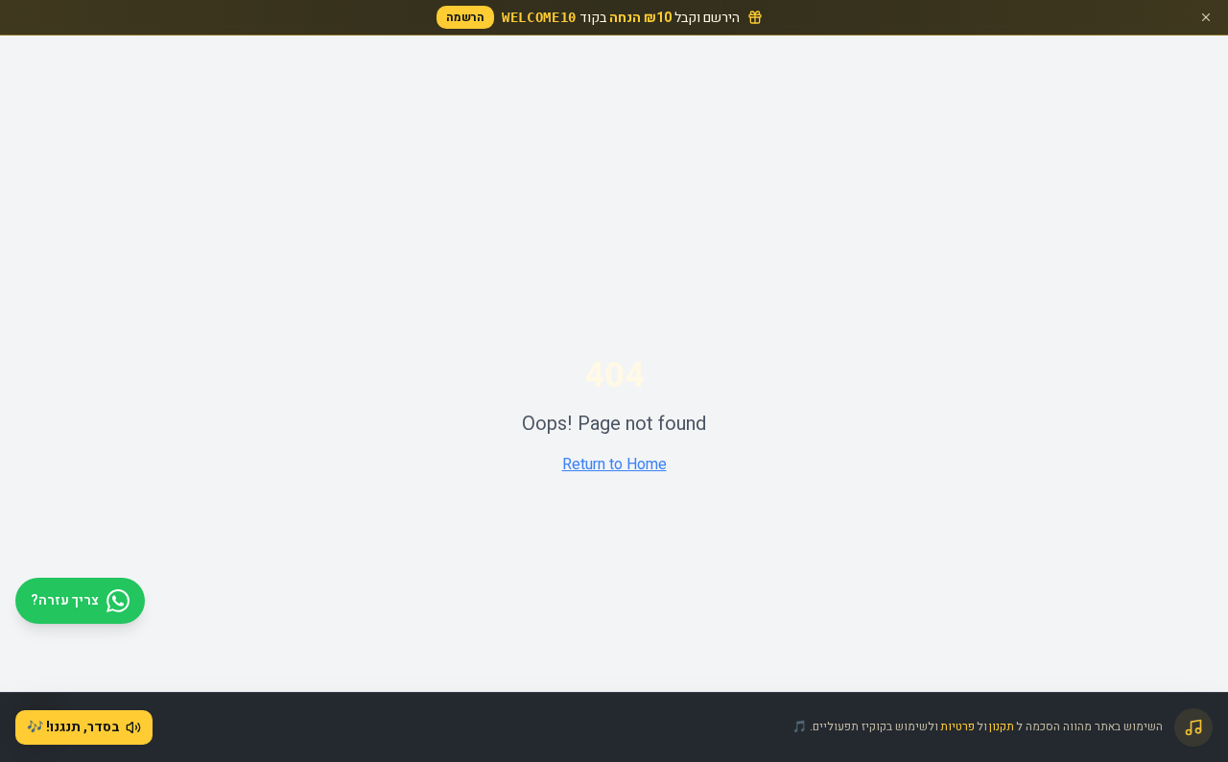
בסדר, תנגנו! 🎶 (73, 727)
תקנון (1001, 726)
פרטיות (957, 726)
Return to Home (614, 464)
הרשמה (465, 17)
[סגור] (1205, 17)
